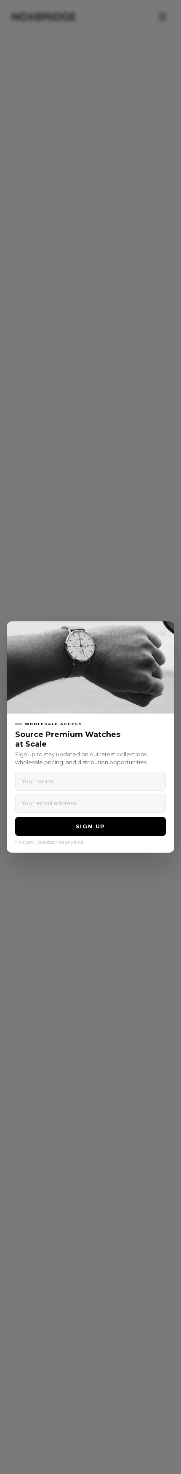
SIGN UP (91, 826)
